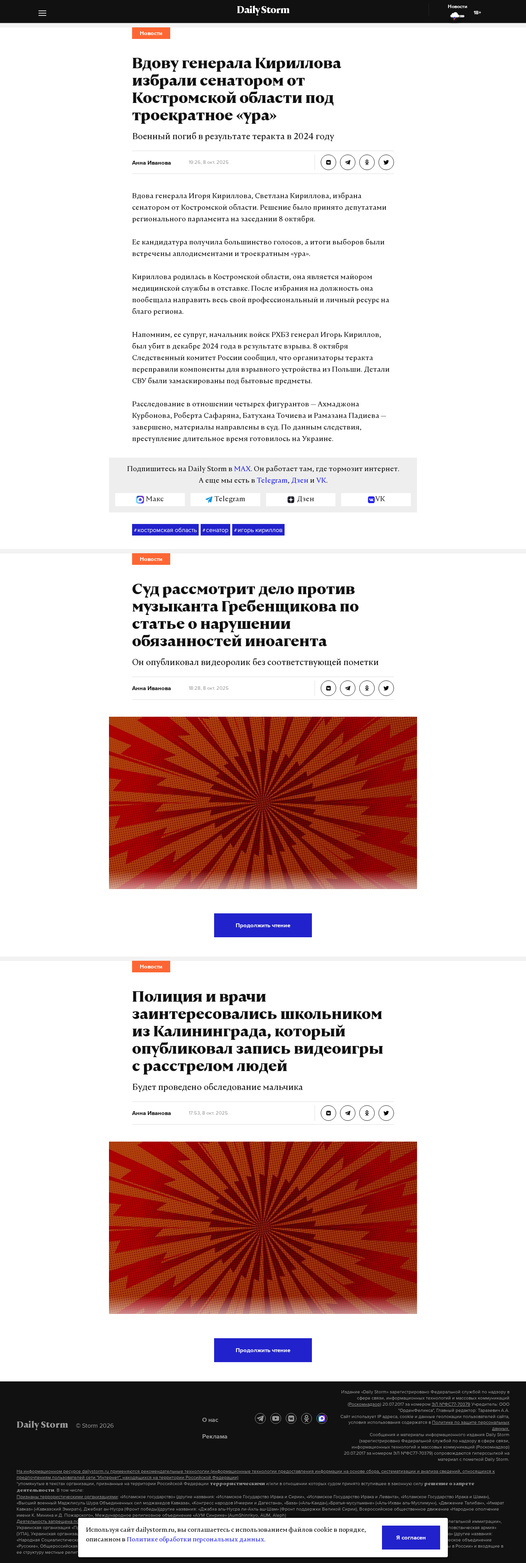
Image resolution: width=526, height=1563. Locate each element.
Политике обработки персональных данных (195, 1540)
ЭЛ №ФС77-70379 (451, 1404)
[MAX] (322, 1418)
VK (321, 481)
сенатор (215, 529)
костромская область (165, 529)
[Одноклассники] (306, 1418)
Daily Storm (263, 10)
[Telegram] (260, 1418)
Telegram (272, 481)
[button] (42, 14)
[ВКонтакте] (291, 1418)
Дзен (299, 481)
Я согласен (411, 1537)
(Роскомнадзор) (364, 1404)
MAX (242, 469)
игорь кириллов (258, 529)
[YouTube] (275, 1418)
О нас (210, 1419)
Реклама (215, 1436)
